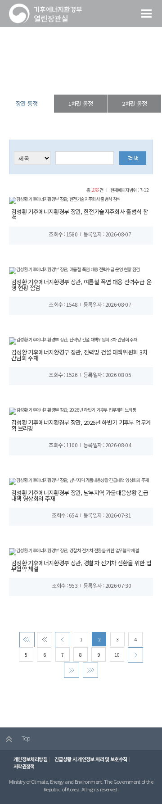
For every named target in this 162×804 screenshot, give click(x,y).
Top (25, 738)
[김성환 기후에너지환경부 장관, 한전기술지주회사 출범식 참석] (65, 199)
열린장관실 (50, 78)
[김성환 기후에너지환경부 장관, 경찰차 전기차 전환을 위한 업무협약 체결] (74, 551)
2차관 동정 (134, 103)
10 (116, 654)
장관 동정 (106, 78)
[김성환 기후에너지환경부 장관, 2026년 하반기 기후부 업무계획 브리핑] (72, 410)
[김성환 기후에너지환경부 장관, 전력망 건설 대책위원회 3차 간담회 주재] (73, 340)
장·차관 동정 (79, 78)
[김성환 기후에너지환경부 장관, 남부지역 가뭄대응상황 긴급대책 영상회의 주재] (79, 480)
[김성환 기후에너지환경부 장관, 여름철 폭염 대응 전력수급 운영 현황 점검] (74, 270)
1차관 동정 (80, 103)
